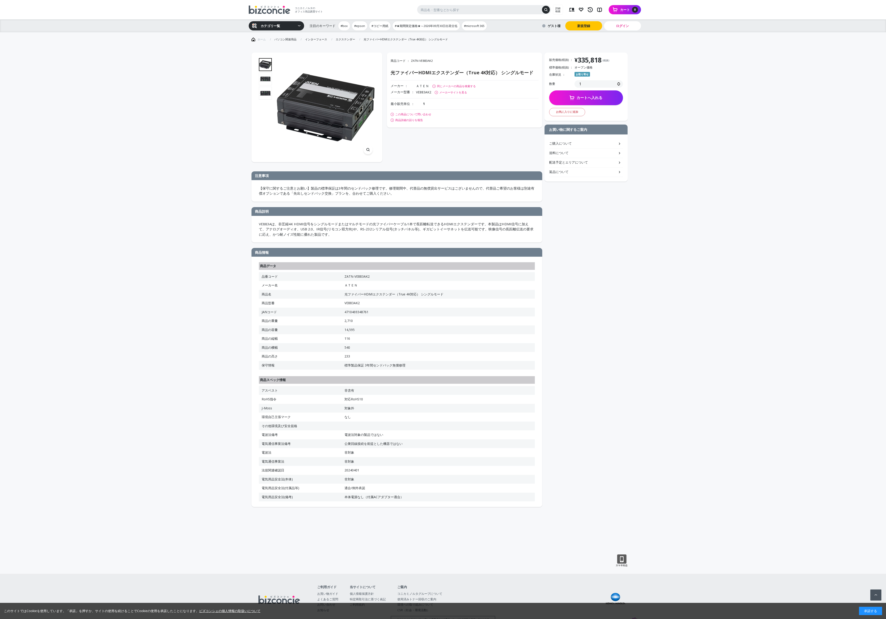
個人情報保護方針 (362, 594)
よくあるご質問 (327, 599)
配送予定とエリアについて (568, 162)
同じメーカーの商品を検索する (456, 86)
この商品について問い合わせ (413, 114)
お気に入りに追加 (567, 112)
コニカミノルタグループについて (419, 594)
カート (628, 9)
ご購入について (560, 143)
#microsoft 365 (474, 26)
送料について (559, 153)
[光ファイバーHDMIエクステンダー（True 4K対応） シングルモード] (325, 107)
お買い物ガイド (327, 594)
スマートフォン (622, 560)
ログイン (622, 26)
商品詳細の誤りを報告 (409, 120)
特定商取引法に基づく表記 (368, 599)
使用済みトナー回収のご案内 (416, 599)
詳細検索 (557, 9)
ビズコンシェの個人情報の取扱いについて (229, 611)
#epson (359, 26)
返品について (559, 172)
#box (344, 26)
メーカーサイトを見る (453, 92)
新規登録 (583, 26)
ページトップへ (875, 595)
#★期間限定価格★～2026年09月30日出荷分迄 (426, 26)
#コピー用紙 (379, 26)
